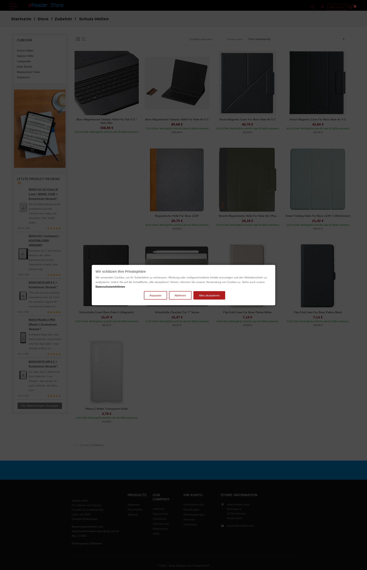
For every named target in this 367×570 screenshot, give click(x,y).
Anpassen (155, 295)
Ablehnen (180, 295)
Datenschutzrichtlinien (110, 286)
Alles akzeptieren (209, 295)
